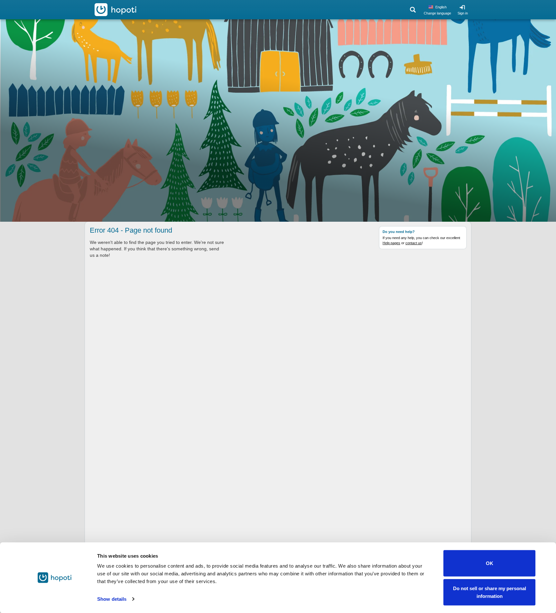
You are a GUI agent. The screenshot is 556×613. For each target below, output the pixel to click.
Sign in (463, 13)
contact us (413, 243)
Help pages (391, 243)
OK (489, 563)
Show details (111, 599)
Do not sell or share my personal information (489, 592)
